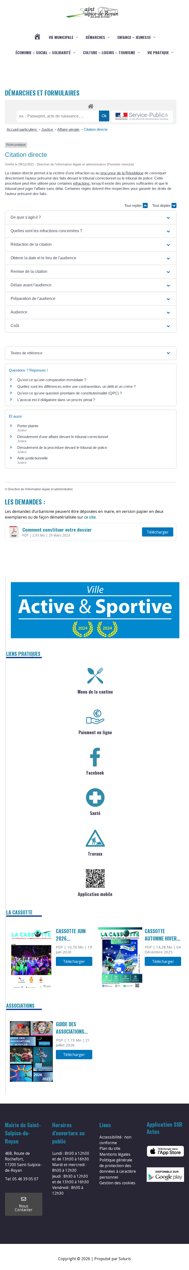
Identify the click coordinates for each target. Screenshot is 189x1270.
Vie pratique (158, 52)
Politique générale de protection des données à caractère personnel (117, 1168)
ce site (90, 517)
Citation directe (96, 129)
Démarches (95, 37)
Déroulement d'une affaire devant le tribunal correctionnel (62, 437)
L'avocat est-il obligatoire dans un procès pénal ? (56, 400)
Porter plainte (27, 426)
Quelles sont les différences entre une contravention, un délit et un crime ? (76, 386)
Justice (47, 129)
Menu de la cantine (95, 691)
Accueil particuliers (22, 129)
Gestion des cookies (117, 1183)
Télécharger (158, 532)
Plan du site (109, 1148)
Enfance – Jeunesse (134, 37)
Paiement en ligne (95, 732)
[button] (90, 217)
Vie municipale (61, 37)
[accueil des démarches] (91, 105)
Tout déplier (162, 205)
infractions (81, 183)
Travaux (95, 853)
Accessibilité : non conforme (115, 1139)
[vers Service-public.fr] (142, 117)
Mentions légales (114, 1154)
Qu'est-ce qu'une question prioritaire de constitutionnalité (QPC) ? (69, 393)
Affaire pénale (68, 129)
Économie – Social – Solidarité (43, 52)
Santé (95, 813)
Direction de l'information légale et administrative (40, 489)
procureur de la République (121, 173)
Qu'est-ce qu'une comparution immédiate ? (51, 380)
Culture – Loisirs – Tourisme (109, 52)
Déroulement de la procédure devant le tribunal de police (62, 447)
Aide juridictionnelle (32, 458)
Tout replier (133, 205)
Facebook (95, 772)
